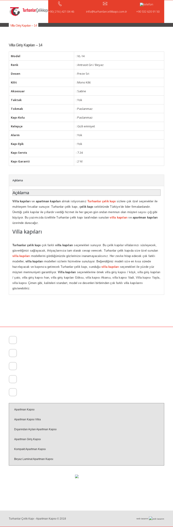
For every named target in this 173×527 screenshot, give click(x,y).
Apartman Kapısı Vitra (27, 419)
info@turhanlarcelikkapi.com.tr (36, 392)
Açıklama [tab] (17, 180)
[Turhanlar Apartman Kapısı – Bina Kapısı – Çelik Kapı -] (28, 11)
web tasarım (143, 519)
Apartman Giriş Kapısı (27, 439)
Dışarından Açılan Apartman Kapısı (35, 429)
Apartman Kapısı (24, 409)
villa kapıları (21, 256)
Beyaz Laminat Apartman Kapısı (33, 459)
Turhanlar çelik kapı (101, 201)
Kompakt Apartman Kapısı (30, 449)
